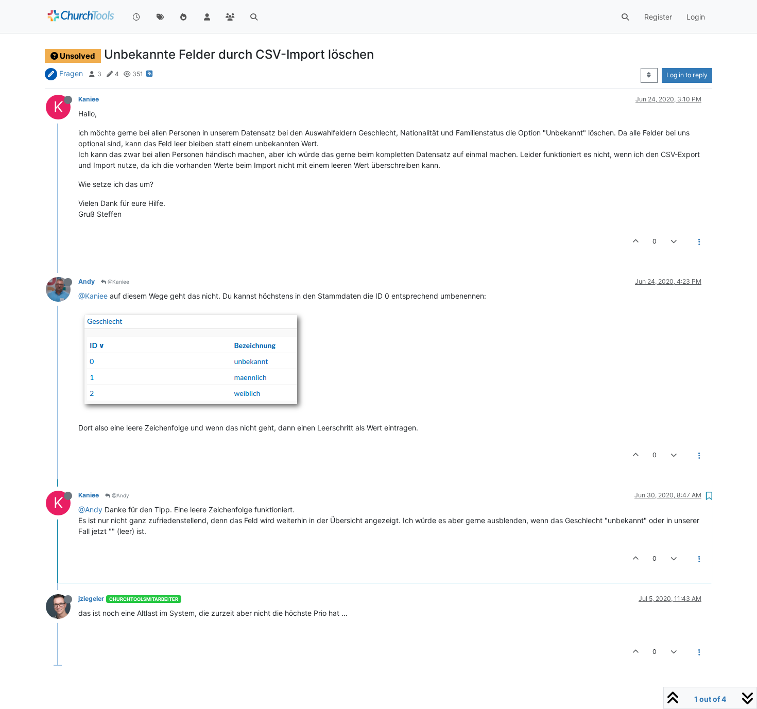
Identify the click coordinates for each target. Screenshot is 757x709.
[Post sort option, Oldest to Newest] (649, 75)
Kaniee (88, 99)
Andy (86, 281)
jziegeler (91, 598)
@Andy (119, 495)
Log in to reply (687, 75)
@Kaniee (117, 282)
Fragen (71, 73)
